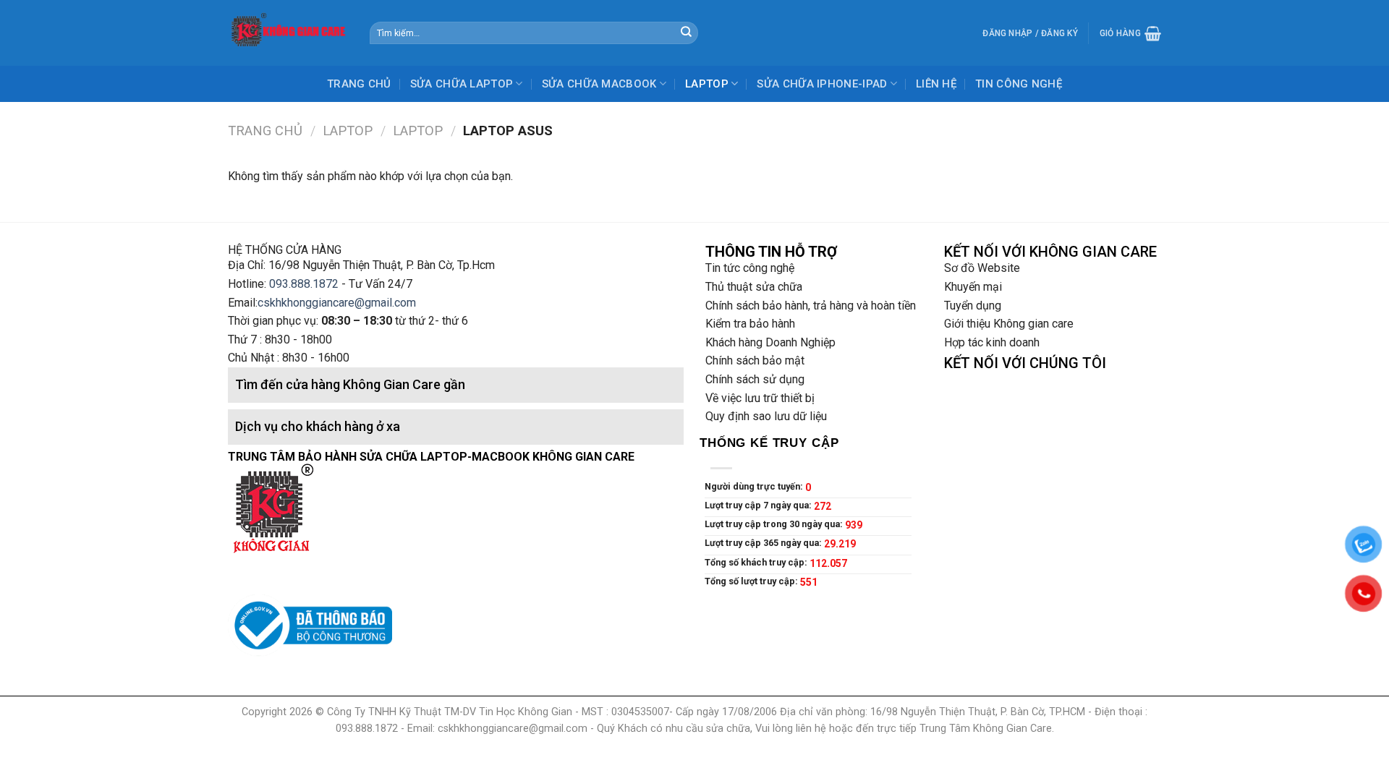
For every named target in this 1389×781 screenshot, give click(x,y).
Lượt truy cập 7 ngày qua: (759, 505)
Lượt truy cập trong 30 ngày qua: (775, 523)
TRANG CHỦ (359, 83)
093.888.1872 (304, 284)
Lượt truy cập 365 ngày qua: (764, 542)
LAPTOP (707, 83)
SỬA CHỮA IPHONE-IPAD (822, 83)
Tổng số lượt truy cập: (752, 581)
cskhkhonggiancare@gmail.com (337, 303)
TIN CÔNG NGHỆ (1018, 83)
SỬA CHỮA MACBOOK (599, 83)
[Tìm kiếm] (685, 33)
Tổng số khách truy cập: (757, 562)
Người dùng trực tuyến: (755, 486)
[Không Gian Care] (288, 32)
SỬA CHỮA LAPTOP (462, 83)
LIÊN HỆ (936, 83)
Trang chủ (265, 130)
